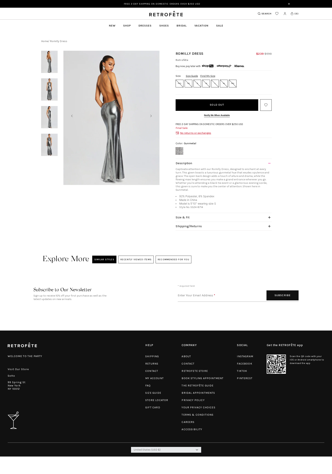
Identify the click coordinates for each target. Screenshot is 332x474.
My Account (154, 378)
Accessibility (192, 429)
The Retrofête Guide (197, 385)
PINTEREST (244, 378)
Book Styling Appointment (202, 378)
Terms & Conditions (197, 414)
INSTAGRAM (245, 356)
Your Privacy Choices (198, 407)
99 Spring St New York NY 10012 (17, 385)
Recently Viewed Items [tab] (135, 259)
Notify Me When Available (217, 115)
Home (44, 41)
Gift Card (152, 407)
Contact (151, 371)
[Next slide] (151, 116)
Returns (151, 363)
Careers (188, 422)
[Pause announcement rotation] (289, 4)
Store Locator (156, 400)
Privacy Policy (193, 400)
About (186, 356)
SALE (219, 25)
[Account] (284, 13)
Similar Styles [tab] (104, 259)
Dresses (145, 25)
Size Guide (192, 76)
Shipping (152, 356)
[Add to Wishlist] (266, 105)
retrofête (182, 60)
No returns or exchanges (195, 133)
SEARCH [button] (266, 13)
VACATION (201, 25)
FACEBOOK (244, 363)
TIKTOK (242, 371)
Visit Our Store (18, 369)
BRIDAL (182, 25)
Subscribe (283, 295)
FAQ (148, 385)
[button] (294, 13)
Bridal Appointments (198, 392)
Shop (127, 25)
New (112, 25)
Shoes (164, 25)
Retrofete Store (195, 371)
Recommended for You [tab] (173, 259)
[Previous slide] (72, 116)
